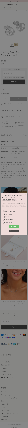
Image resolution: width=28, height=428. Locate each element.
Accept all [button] (14, 226)
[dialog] (14, 214)
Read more (4, 208)
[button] (14, 231)
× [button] (25, 195)
